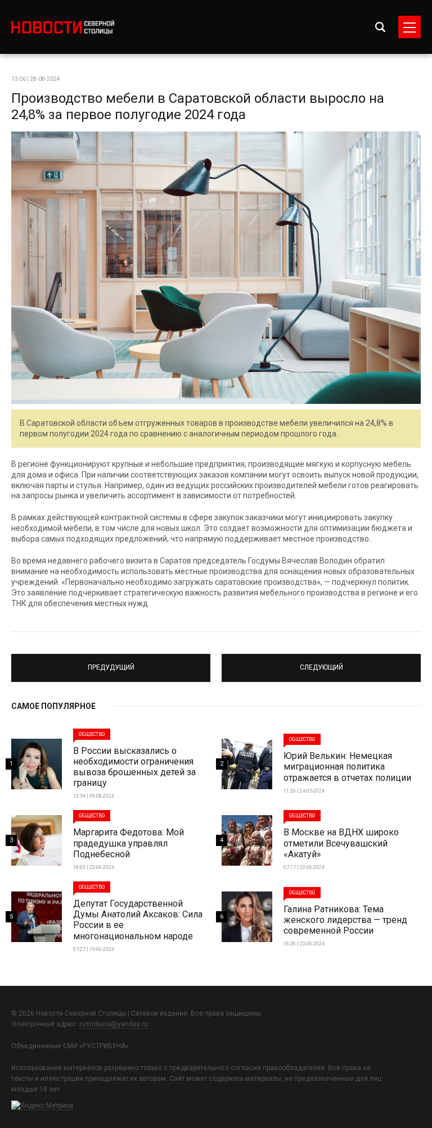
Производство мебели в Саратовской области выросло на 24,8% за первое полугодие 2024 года (197, 106)
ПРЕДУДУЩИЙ (111, 663)
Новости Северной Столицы (62, 27)
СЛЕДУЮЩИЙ (321, 663)
